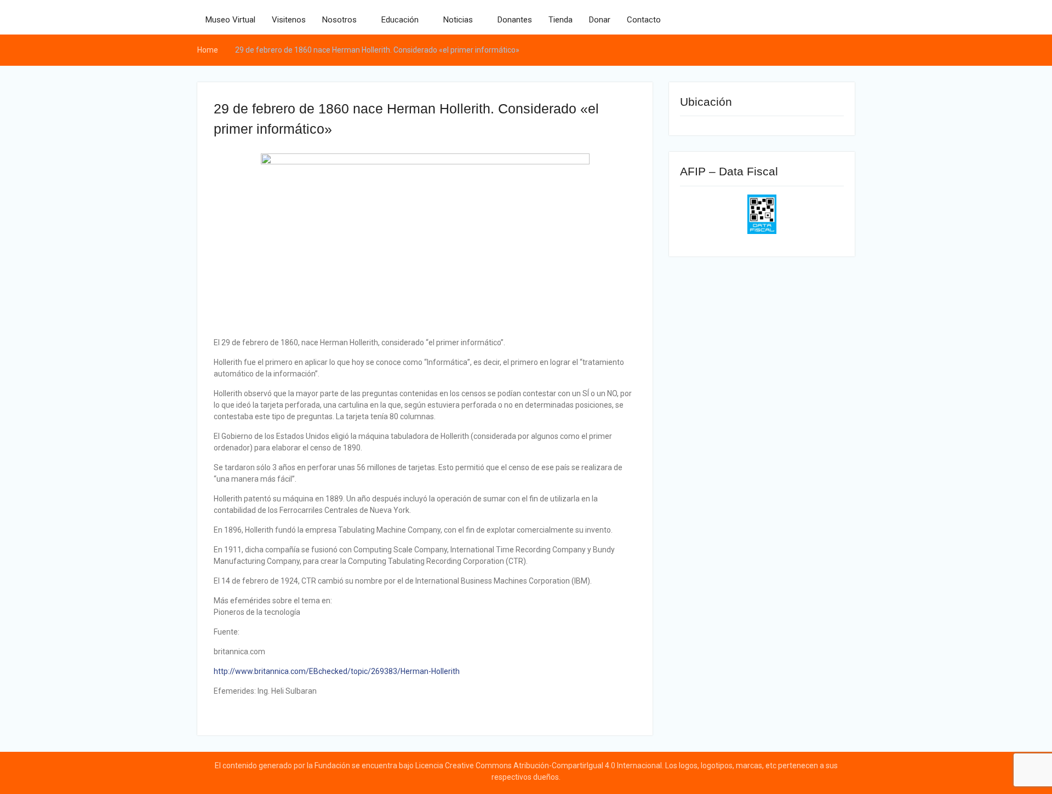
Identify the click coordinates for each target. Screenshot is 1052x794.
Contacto (644, 20)
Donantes (515, 20)
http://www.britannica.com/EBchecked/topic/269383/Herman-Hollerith (337, 671)
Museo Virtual (230, 20)
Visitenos (289, 20)
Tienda (560, 20)
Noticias (458, 20)
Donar (599, 20)
